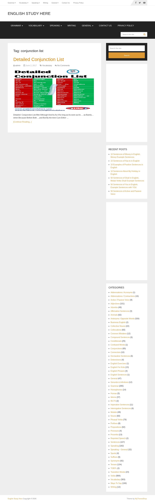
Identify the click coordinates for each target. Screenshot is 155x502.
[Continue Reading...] (22, 122)
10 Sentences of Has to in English (125, 161)
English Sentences (119, 375)
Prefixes (114, 423)
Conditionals (116, 341)
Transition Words (118, 472)
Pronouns (115, 431)
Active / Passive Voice (120, 300)
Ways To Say (116, 483)
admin (17, 65)
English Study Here (29, 13)
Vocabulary (23, 3)
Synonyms (115, 461)
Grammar (11, 3)
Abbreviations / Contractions (123, 296)
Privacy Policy (78, 3)
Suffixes (114, 457)
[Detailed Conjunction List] (54, 90)
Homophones (116, 390)
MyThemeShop (141, 499)
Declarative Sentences (120, 356)
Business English (118, 322)
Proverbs (114, 435)
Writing (45, 3)
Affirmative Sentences (120, 311)
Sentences (115, 442)
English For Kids (118, 367)
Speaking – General (119, 450)
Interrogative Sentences (121, 408)
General (54, 3)
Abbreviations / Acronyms (121, 292)
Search (144, 34)
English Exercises (118, 363)
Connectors (115, 352)
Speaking (35, 3)
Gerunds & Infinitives (119, 382)
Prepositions (116, 427)
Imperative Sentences (120, 405)
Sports (113, 453)
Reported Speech (118, 438)
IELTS (113, 401)
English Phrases (118, 371)
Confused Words (118, 345)
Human (114, 393)
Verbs (113, 476)
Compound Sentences (120, 337)
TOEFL (114, 468)
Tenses (114, 464)
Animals (114, 315)
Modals (114, 412)
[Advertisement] (126, 102)
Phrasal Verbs (117, 420)
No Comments (63, 65)
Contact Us (66, 3)
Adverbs (114, 307)
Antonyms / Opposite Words (122, 319)
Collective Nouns (118, 326)
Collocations (116, 330)
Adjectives (115, 304)
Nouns (113, 416)
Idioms (113, 397)
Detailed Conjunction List (38, 59)
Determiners (116, 360)
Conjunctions (116, 349)
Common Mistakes (119, 334)
